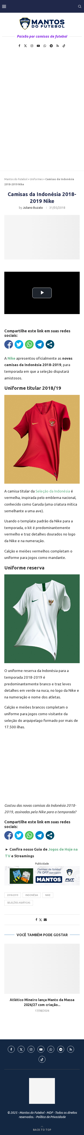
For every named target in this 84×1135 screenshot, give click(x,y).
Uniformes (36, 179)
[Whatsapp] (45, 45)
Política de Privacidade (50, 1117)
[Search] (80, 6)
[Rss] (57, 45)
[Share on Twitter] (40, 920)
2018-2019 (12, 895)
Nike (47, 895)
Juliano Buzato (33, 207)
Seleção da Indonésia (53, 491)
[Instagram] (32, 45)
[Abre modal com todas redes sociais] (50, 344)
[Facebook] (19, 45)
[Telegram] (51, 45)
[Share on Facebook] (36, 919)
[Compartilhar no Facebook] (8, 344)
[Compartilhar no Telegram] (39, 344)
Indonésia (31, 895)
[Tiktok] (63, 45)
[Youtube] (38, 45)
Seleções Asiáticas (18, 902)
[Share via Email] (45, 919)
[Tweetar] (19, 344)
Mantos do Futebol (15, 179)
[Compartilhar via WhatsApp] (29, 344)
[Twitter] (25, 45)
